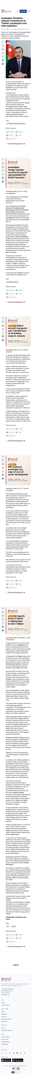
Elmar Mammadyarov (12, 282)
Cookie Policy (4, 1044)
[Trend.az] (6, 11)
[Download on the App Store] (6, 1060)
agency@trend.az (5, 994)
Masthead (3, 1014)
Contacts (3, 1016)
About (2, 1011)
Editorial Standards (6, 1019)
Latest (3, 1002)
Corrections (4, 1021)
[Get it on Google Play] (17, 1060)
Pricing (3, 1028)
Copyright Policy (5, 1041)
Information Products (6, 1030)
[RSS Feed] (24, 1053)
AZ (16, 1072)
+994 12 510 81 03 (5, 992)
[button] (2, 42)
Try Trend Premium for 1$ (16, 144)
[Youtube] (13, 1053)
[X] (10, 1053)
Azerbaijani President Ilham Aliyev (16, 123)
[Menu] (29, 11)
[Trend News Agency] (6, 979)
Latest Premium (5, 1005)
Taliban (14, 926)
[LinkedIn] (20, 1053)
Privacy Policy (4, 1039)
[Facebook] (6, 1053)
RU (19, 1072)
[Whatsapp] (2, 1053)
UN (8, 926)
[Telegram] (17, 1053)
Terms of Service (5, 1037)
